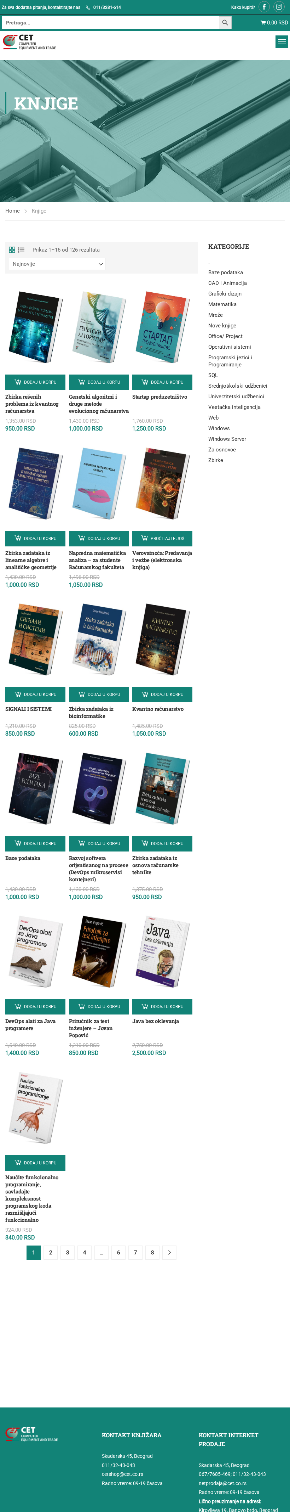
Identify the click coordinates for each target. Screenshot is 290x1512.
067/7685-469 (215, 1474)
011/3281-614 (107, 7)
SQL (213, 375)
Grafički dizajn (225, 294)
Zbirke (215, 460)
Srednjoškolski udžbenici (237, 386)
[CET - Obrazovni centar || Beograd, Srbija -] (38, 42)
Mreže (215, 315)
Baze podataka (22, 857)
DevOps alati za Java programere (30, 1024)
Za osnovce (222, 449)
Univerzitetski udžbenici (236, 396)
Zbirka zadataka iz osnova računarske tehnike (155, 865)
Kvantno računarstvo (157, 708)
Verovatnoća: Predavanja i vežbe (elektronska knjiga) (162, 559)
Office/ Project (225, 336)
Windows (219, 428)
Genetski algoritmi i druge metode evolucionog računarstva (99, 403)
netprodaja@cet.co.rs (222, 1483)
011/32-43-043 (118, 1465)
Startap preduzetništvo (159, 396)
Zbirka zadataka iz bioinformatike (91, 712)
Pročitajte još (167, 538)
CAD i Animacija (227, 283)
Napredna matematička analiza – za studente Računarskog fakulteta (97, 559)
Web (213, 418)
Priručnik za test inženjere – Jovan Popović (91, 1028)
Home (12, 211)
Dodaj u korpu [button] (40, 382)
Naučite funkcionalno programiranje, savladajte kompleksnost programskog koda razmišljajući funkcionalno (31, 1198)
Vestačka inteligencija (234, 407)
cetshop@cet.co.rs (122, 1474)
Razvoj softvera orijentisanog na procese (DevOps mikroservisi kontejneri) (98, 868)
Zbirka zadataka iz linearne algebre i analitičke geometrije (31, 559)
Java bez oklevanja (155, 1020)
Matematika (222, 304)
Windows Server (227, 439)
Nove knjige (222, 325)
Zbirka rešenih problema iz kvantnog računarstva (32, 403)
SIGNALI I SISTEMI (28, 708)
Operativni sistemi (229, 347)
